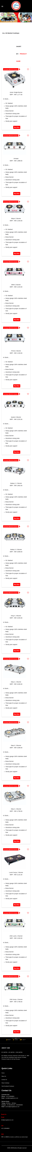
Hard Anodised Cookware (8, 1086)
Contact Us (4, 1079)
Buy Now (16, 127)
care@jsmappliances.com (11, 1098)
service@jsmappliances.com (12, 1106)
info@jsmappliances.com (7, 1120)
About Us (4, 1076)
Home (3, 1073)
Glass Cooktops (5, 1083)
